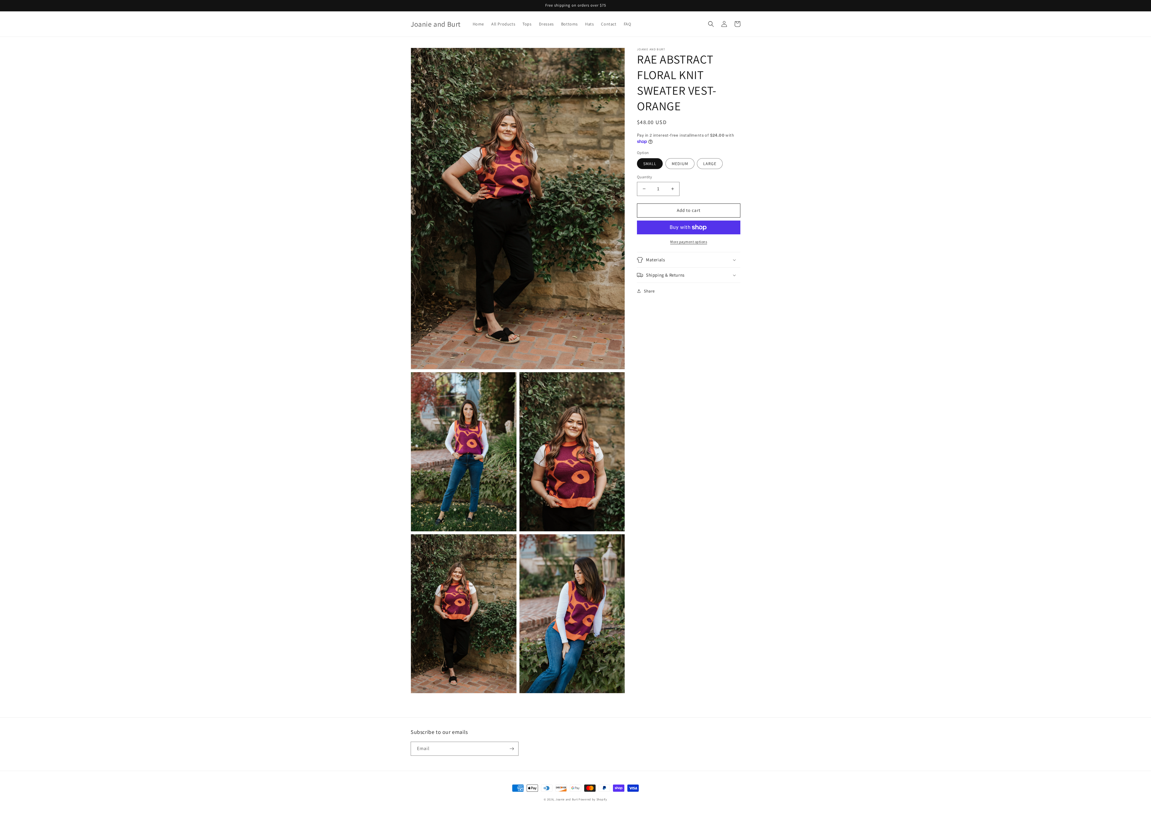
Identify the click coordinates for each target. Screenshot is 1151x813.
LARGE (709, 163)
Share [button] (649, 291)
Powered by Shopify (592, 799)
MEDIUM (680, 163)
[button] (711, 24)
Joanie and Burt (566, 799)
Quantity (644, 177)
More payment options (688, 241)
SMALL (649, 163)
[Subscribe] (511, 749)
